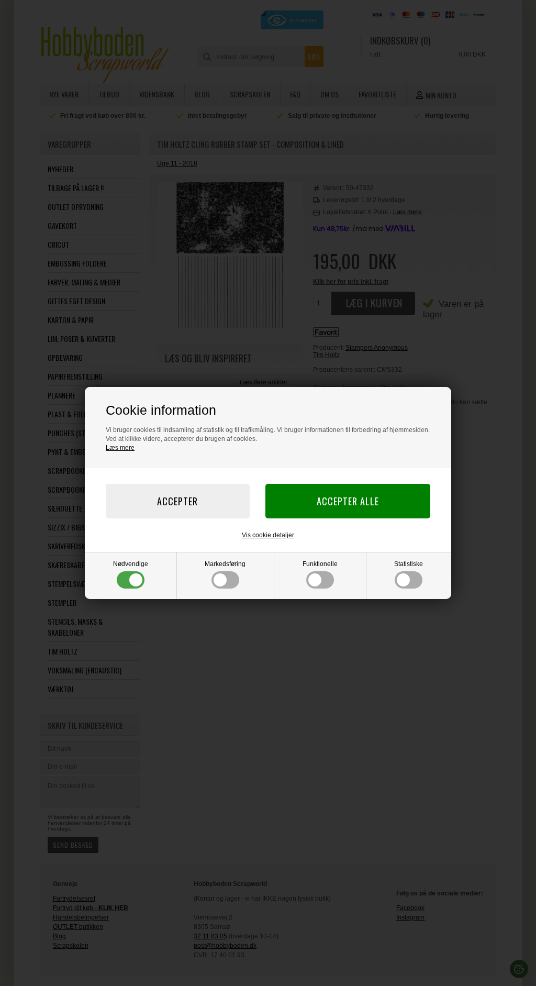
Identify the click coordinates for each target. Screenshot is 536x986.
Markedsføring (225, 564)
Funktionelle (320, 564)
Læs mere (120, 447)
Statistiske (408, 564)
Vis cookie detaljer (268, 535)
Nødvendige (130, 564)
